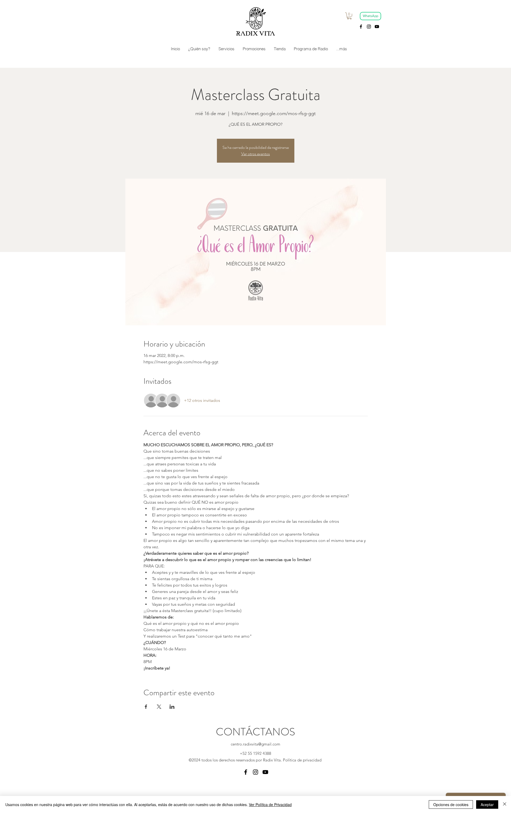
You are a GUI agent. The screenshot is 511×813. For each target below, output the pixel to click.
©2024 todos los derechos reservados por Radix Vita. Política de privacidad (256, 760)
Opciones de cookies (450, 804)
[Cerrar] (504, 804)
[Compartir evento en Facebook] (146, 707)
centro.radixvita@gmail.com (255, 744)
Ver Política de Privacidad (270, 804)
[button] (349, 15)
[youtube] (377, 26)
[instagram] (369, 26)
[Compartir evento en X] (159, 707)
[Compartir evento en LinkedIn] (172, 707)
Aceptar (487, 804)
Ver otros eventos (255, 154)
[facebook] (361, 26)
